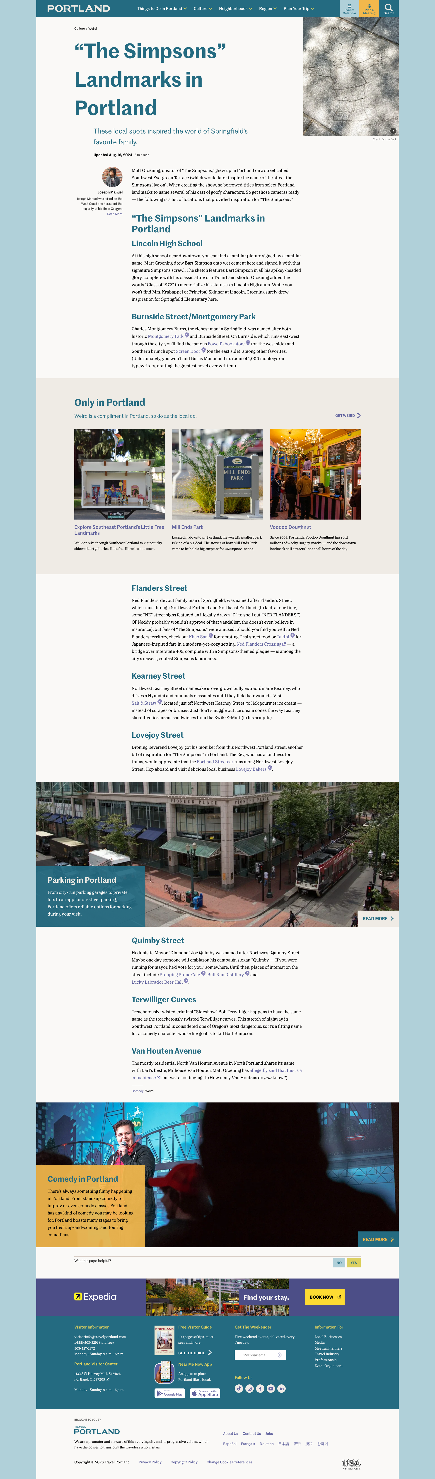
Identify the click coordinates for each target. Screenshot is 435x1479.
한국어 (322, 1443)
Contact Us (252, 1433)
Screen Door (188, 351)
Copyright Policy (184, 1462)
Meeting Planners (329, 1348)
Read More (115, 214)
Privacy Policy (150, 1462)
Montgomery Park (166, 336)
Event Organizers (328, 1366)
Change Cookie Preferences (230, 1462)
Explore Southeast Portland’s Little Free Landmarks (119, 529)
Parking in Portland (82, 879)
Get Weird (345, 415)
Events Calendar (349, 11)
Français (248, 1443)
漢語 (309, 1443)
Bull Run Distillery (225, 974)
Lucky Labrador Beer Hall (157, 982)
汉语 (297, 1443)
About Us (230, 1433)
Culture (201, 8)
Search (389, 13)
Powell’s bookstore (226, 343)
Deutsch (267, 1443)
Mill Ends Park (187, 526)
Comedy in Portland (83, 1178)
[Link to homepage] (79, 8)
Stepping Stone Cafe (180, 974)
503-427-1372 (84, 1348)
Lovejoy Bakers (251, 769)
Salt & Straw (144, 703)
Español (230, 1443)
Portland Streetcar (215, 761)
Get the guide (191, 1352)
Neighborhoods (233, 8)
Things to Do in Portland (160, 8)
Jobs (269, 1433)
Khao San (198, 636)
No (339, 1262)
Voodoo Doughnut (290, 526)
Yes (354, 1262)
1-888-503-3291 (86, 1342)
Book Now (321, 1297)
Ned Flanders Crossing (259, 644)
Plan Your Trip (296, 8)
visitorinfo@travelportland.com (100, 1337)
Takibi (283, 636)
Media (320, 1342)
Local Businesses (328, 1337)
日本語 (283, 1443)
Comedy (138, 1091)
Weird (92, 28)
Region (265, 8)
